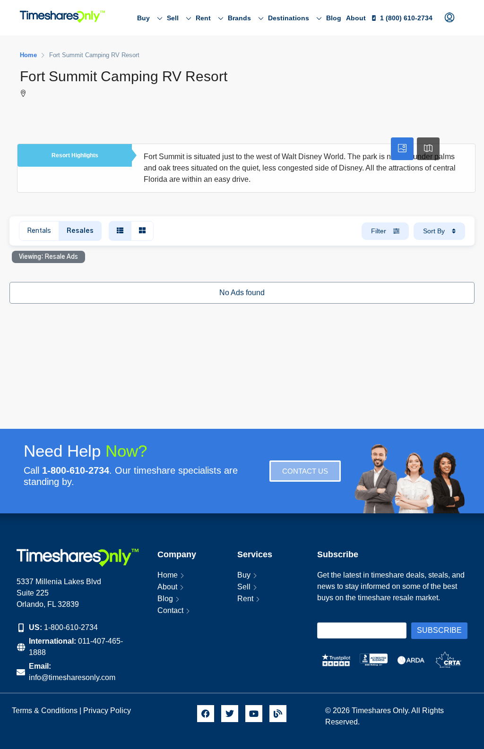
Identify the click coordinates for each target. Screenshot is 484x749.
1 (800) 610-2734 (406, 18)
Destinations (288, 18)
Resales (80, 231)
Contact (170, 610)
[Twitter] (229, 713)
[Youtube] (253, 713)
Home (167, 575)
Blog (333, 18)
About (356, 18)
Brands (239, 18)
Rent (203, 18)
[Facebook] (205, 713)
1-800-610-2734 (71, 627)
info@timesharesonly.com (72, 677)
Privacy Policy (108, 710)
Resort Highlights (75, 155)
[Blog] (277, 713)
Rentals (39, 231)
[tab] (402, 148)
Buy (143, 18)
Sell (173, 18)
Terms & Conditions (45, 710)
